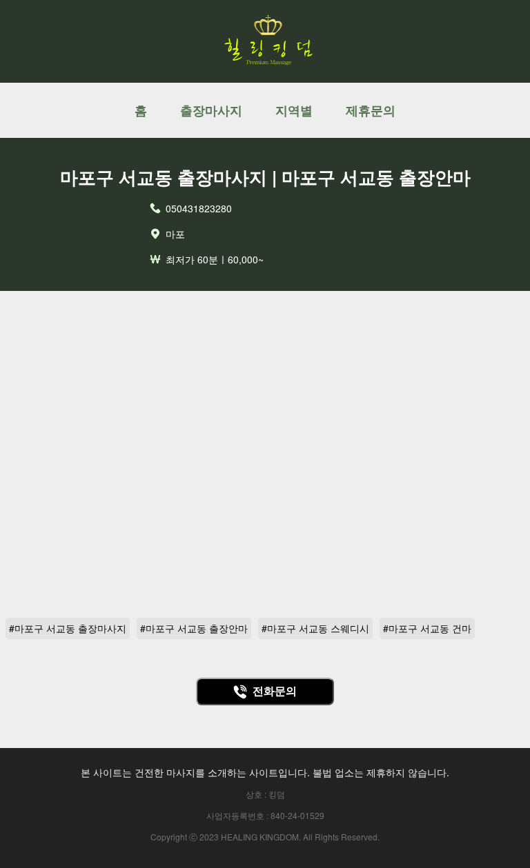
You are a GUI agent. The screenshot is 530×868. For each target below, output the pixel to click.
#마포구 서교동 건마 (427, 628)
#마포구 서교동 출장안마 (194, 628)
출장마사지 (211, 110)
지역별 (294, 110)
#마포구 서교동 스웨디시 (315, 628)
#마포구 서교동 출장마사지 (67, 628)
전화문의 (275, 691)
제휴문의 (370, 110)
